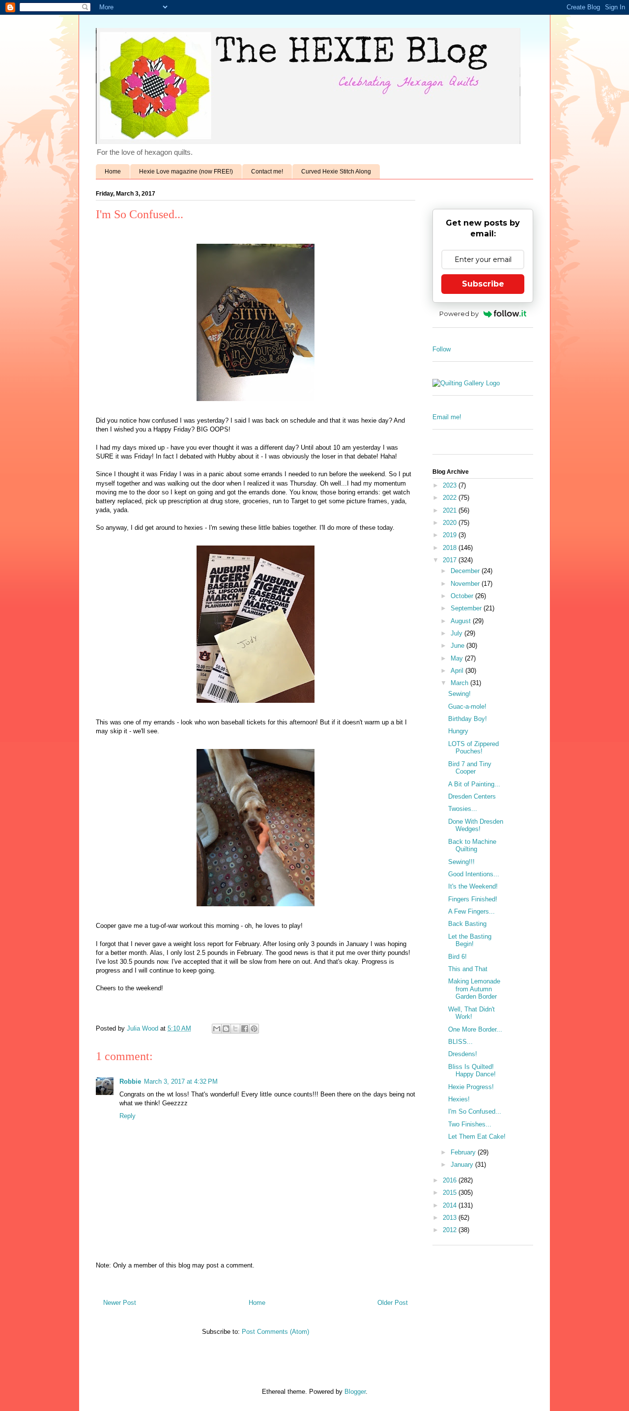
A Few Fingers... (471, 911)
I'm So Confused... (474, 1111)
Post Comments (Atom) (275, 1331)
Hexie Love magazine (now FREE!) (186, 171)
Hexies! (459, 1099)
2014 (450, 1205)
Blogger (355, 1391)
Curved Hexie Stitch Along (336, 171)
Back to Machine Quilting (472, 845)
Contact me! (267, 171)
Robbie (130, 1081)
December (466, 571)
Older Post (392, 1302)
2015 (450, 1192)
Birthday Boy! (467, 718)
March (460, 683)
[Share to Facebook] (245, 1029)
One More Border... (475, 1029)
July (457, 633)
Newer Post (119, 1302)
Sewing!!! (461, 861)
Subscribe (483, 283)
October (463, 596)
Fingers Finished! (472, 899)
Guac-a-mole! (467, 706)
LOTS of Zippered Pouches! (473, 747)
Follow (441, 349)
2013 (450, 1217)
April (458, 670)
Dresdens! (462, 1054)
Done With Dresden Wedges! (475, 825)
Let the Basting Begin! (469, 940)
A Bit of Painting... (474, 784)
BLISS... (460, 1041)
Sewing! (459, 693)
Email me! (446, 417)
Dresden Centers (472, 796)
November (466, 583)
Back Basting (467, 923)
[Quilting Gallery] (466, 383)
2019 (450, 535)
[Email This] (217, 1029)
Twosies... (462, 808)
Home (113, 171)
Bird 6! (457, 956)
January (463, 1164)
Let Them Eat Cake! (477, 1136)
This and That (467, 969)
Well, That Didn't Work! (471, 1013)
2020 (450, 522)
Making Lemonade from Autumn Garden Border (474, 989)
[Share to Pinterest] (254, 1029)
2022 (450, 497)
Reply (127, 1116)
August (462, 621)
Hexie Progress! (471, 1087)
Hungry (458, 731)
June (458, 645)
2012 (450, 1230)
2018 (450, 547)
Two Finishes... (469, 1124)
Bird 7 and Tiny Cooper (469, 768)
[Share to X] (235, 1029)
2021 (450, 510)
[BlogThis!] (226, 1029)
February (464, 1152)
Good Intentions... (473, 874)
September (467, 608)
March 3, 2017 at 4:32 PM (181, 1081)
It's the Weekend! (473, 886)
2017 (450, 560)
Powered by (459, 313)
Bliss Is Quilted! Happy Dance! (472, 1070)
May (458, 658)
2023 (450, 485)
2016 (450, 1180)
